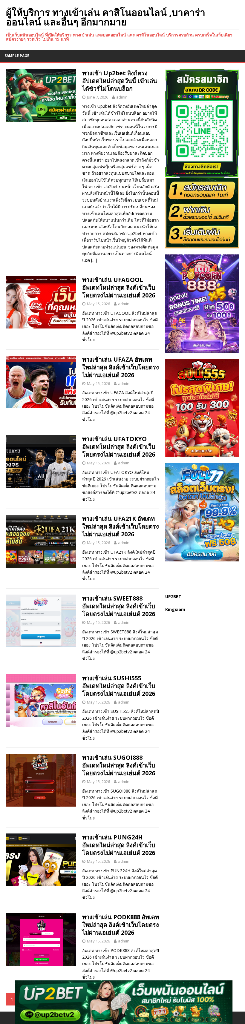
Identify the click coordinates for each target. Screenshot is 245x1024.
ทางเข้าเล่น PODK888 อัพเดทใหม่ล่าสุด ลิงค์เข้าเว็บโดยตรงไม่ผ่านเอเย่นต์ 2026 (120, 925)
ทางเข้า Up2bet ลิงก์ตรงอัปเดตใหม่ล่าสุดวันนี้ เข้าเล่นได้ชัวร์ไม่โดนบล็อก (119, 81)
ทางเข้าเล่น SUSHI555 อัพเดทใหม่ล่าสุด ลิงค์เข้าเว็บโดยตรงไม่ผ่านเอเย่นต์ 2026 (118, 686)
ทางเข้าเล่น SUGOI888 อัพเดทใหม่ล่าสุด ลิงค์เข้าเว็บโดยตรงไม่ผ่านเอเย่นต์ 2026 (118, 765)
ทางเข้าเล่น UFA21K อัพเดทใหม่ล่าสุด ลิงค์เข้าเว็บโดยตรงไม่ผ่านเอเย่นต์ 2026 (120, 526)
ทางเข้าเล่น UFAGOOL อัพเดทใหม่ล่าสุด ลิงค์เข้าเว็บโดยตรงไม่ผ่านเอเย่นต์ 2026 (118, 287)
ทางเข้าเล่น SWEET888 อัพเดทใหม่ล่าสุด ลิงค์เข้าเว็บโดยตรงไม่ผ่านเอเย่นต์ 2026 (118, 606)
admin (122, 97)
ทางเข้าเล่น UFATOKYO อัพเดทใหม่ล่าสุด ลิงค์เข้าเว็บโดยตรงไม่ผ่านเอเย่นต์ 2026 (118, 446)
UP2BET (173, 596)
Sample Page (16, 55)
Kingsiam (175, 609)
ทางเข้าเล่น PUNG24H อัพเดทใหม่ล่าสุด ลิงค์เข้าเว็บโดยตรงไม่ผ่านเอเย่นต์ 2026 (118, 845)
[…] (94, 260)
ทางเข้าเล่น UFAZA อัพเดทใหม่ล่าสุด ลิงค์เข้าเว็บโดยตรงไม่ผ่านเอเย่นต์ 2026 (120, 367)
